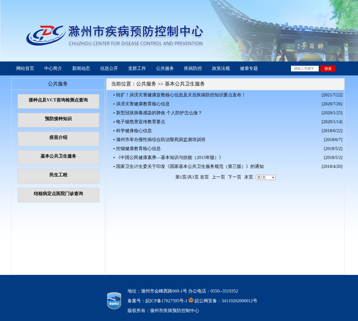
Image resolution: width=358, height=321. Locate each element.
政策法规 (221, 68)
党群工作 (137, 68)
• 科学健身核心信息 (132, 130)
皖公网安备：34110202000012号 (225, 300)
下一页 (234, 177)
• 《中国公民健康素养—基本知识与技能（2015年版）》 (168, 157)
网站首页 (25, 68)
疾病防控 (193, 68)
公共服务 (165, 68)
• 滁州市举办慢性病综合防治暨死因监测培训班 (159, 139)
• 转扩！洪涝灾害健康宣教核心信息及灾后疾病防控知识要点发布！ (179, 94)
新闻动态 (81, 68)
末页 (248, 177)
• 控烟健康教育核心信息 (137, 148)
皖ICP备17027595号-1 (166, 300)
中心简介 (53, 68)
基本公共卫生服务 (185, 84)
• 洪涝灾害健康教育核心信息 (141, 103)
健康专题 (249, 68)
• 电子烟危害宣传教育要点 (139, 121)
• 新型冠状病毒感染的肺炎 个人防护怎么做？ (157, 112)
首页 (204, 177)
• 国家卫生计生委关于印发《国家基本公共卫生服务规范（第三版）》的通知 (188, 166)
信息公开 (109, 68)
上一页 (218, 177)
